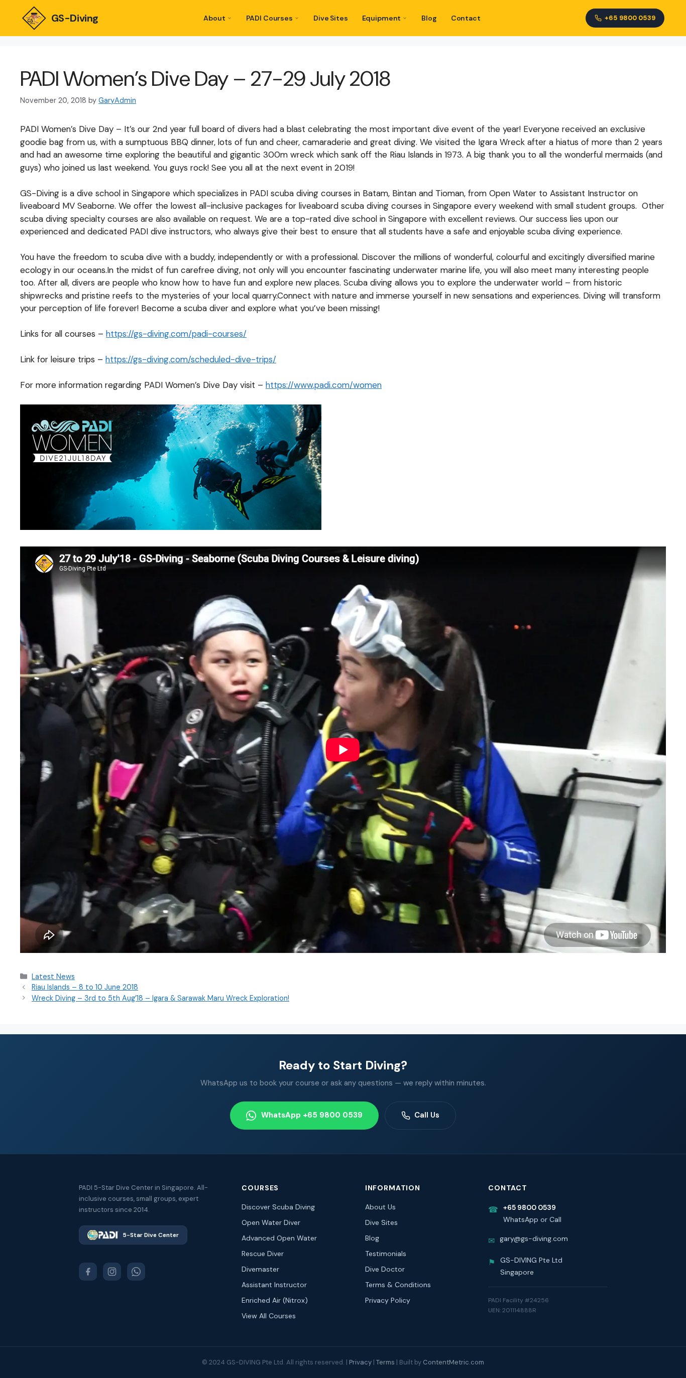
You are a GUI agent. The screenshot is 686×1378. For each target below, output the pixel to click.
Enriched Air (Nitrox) (275, 1300)
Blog (428, 18)
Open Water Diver (271, 1222)
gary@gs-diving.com (534, 1238)
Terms (385, 1362)
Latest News (53, 976)
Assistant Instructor (274, 1284)
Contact (466, 18)
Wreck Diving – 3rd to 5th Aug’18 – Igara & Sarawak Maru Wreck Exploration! (160, 998)
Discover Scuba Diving (278, 1206)
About (214, 18)
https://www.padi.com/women (324, 384)
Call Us (426, 1115)
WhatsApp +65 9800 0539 (312, 1115)
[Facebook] (88, 1272)
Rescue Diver (263, 1253)
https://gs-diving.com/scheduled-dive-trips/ (190, 359)
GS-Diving (74, 18)
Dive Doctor (385, 1269)
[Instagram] (112, 1272)
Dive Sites (330, 18)
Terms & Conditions (398, 1284)
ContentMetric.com (453, 1362)
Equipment (381, 18)
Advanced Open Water (279, 1238)
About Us (380, 1206)
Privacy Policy (387, 1300)
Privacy (360, 1362)
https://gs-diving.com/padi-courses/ (176, 333)
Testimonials (385, 1253)
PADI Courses (269, 18)
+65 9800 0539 (630, 18)
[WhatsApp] (136, 1272)
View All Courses (269, 1315)
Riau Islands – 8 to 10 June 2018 (85, 987)
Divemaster (260, 1269)
